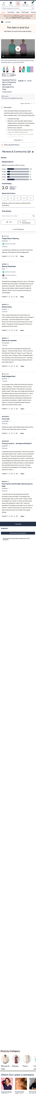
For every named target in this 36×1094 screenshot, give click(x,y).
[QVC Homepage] (2, 22)
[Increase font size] (32, 103)
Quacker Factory (7, 91)
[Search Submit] (33, 8)
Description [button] (8, 107)
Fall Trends (25, 12)
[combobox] (16, 8)
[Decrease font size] (34, 103)
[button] (3, 4)
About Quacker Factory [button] (11, 145)
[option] (18, 16)
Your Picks (10, 12)
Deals (3, 12)
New (17, 12)
